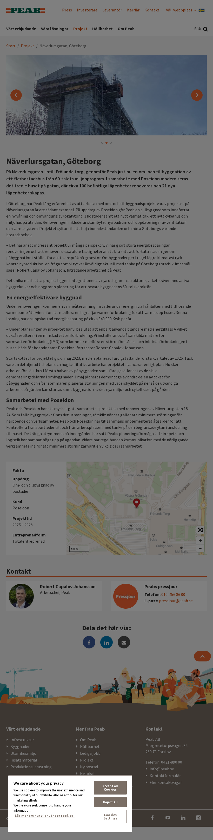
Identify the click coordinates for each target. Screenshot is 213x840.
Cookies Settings (110, 817)
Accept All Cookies (110, 788)
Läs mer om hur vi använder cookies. (45, 815)
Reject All (110, 802)
